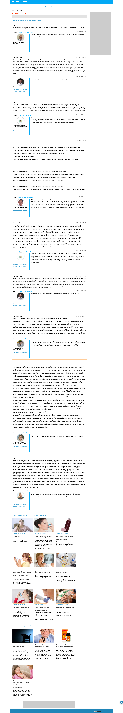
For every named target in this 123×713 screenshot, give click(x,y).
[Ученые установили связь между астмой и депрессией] (23, 636)
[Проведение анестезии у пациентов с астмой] (66, 596)
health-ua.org (22, 2)
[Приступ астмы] (23, 525)
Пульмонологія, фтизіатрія (19, 533)
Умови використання (16, 711)
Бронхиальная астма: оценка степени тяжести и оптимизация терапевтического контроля (43, 609)
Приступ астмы (17, 536)
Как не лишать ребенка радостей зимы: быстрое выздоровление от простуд (65, 646)
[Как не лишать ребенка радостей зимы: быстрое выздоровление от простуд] (66, 636)
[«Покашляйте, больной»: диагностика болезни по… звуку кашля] (44, 636)
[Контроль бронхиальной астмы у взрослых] (23, 596)
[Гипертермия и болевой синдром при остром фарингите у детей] (23, 672)
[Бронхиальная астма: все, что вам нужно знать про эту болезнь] (44, 525)
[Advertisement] (100, 33)
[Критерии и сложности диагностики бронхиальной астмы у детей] (44, 560)
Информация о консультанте (20, 45)
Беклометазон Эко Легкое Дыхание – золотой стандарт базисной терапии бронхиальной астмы (65, 538)
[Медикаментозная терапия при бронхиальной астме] (66, 560)
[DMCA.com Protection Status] (97, 711)
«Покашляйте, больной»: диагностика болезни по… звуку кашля (43, 646)
